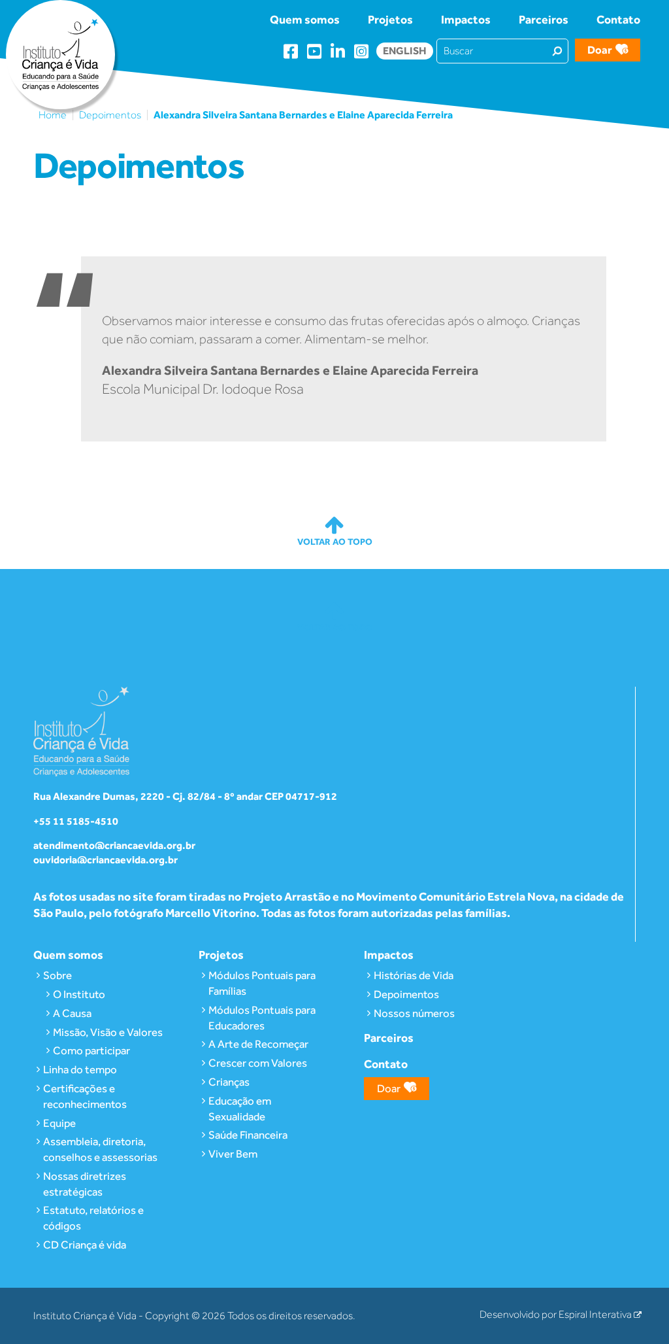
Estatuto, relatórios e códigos (93, 1217)
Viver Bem (232, 1153)
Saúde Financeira (247, 1134)
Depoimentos (110, 115)
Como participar (91, 1050)
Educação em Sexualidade (239, 1108)
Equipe (59, 1122)
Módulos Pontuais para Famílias (262, 983)
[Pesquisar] (557, 50)
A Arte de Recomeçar (258, 1043)
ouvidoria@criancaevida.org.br (105, 859)
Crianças (229, 1081)
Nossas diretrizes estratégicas (84, 1183)
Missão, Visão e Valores (108, 1032)
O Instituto (79, 994)
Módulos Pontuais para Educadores (262, 1017)
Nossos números (414, 1013)
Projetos (390, 19)
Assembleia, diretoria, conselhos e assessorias (100, 1149)
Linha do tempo (80, 1069)
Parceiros (543, 19)
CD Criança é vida (84, 1244)
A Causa (72, 1013)
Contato (618, 19)
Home (53, 115)
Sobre (57, 975)
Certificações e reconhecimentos (85, 1096)
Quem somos (305, 19)
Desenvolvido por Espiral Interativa (557, 1314)
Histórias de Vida (413, 975)
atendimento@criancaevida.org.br (114, 845)
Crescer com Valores (257, 1062)
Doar (599, 49)
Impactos (466, 19)
